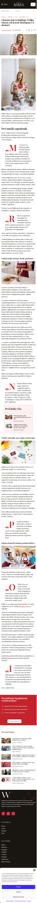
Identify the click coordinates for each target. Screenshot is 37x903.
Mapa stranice (5, 862)
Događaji (4, 850)
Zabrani (18, 892)
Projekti (3, 852)
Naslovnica (6, 11)
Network (4, 847)
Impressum (4, 859)
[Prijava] (33, 4)
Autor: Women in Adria (6, 30)
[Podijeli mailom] (35, 30)
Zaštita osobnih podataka (20, 901)
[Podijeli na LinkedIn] (29, 30)
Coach (3, 828)
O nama (3, 854)
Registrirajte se (14, 721)
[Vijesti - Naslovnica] (18, 4)
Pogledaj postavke (18, 897)
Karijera (3, 831)
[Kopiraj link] (32, 30)
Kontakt (29, 901)
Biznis (17, 11)
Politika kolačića (10, 901)
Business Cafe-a (24, 606)
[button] (34, 870)
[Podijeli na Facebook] (26, 30)
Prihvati (18, 887)
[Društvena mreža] (3, 813)
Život (3, 833)
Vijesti (3, 845)
